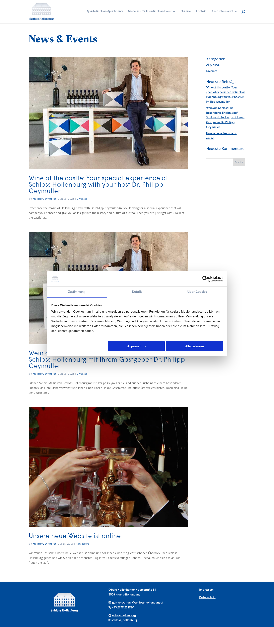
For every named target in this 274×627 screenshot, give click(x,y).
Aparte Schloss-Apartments (104, 11)
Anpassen (134, 346)
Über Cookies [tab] (197, 292)
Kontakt (201, 11)
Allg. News (82, 543)
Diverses (81, 198)
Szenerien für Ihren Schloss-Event (150, 11)
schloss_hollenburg (124, 620)
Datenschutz (207, 597)
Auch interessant (222, 11)
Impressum (206, 589)
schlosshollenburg (124, 615)
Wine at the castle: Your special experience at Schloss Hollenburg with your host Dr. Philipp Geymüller (98, 185)
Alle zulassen (194, 346)
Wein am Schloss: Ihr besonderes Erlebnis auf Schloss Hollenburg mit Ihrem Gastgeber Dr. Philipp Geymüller (107, 360)
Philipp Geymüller (44, 198)
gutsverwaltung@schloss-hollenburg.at (137, 602)
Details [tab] (137, 292)
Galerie (186, 11)
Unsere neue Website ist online (75, 536)
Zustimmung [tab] (77, 292)
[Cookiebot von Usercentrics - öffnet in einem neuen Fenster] (205, 279)
